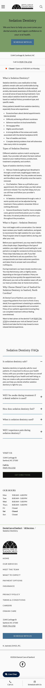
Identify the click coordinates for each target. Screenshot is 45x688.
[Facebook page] (22, 664)
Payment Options (12, 580)
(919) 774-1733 (25, 62)
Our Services (10, 564)
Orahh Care (9, 611)
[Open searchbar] (41, 6)
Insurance (9, 586)
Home (6, 558)
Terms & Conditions (14, 600)
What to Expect (11, 575)
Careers (7, 605)
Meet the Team (11, 569)
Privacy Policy (11, 594)
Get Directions (22, 475)
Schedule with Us (23, 42)
